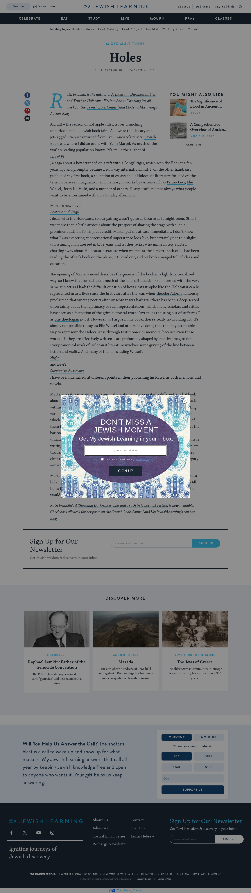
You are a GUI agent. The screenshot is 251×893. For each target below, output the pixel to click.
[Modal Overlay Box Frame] (125, 446)
